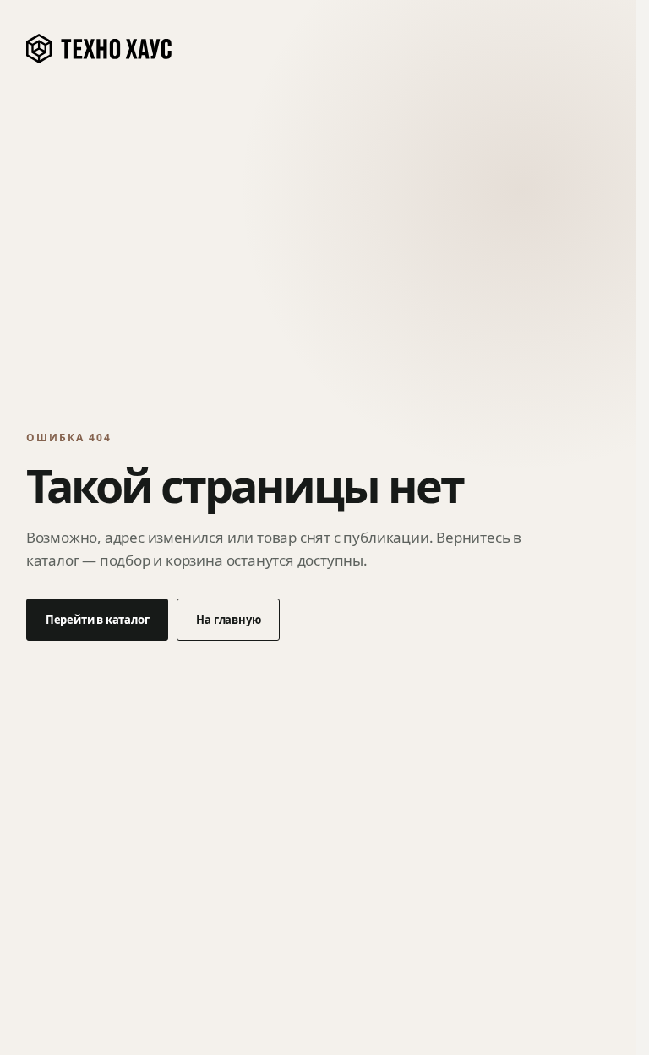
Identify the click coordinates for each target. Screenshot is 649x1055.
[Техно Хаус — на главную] (99, 49)
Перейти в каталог (98, 619)
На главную (228, 619)
